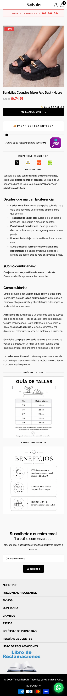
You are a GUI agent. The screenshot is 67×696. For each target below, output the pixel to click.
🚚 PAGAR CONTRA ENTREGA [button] (33, 126)
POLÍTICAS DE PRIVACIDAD (20, 631)
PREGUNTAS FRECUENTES (20, 592)
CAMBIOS (9, 615)
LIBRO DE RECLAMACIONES (20, 646)
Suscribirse (33, 568)
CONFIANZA (10, 608)
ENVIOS (7, 600)
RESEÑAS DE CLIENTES (17, 638)
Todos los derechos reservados (46, 679)
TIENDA (7, 623)
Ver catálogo (5, 4)
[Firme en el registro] (56, 5)
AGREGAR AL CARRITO (33, 111)
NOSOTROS (10, 585)
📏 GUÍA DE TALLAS (52, 107)
